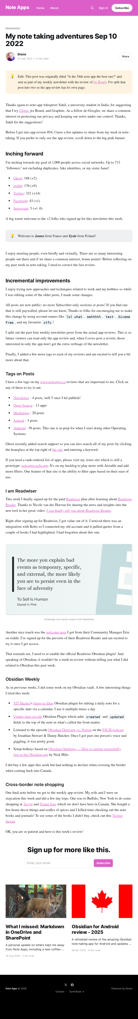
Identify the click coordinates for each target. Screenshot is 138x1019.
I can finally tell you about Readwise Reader (79, 510)
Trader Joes (48, 804)
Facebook (20, 200)
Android (19, 427)
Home (40, 8)
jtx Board (99, 82)
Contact (60, 991)
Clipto (23, 110)
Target (28, 804)
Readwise (73, 498)
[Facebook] (72, 984)
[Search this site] (92, 8)
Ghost (17, 178)
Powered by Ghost (121, 988)
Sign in (103, 8)
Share (125, 56)
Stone (21, 54)
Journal (18, 420)
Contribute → (76, 991)
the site (57, 449)
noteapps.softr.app (35, 465)
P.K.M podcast (113, 729)
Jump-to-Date (43, 703)
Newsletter (13, 28)
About (54, 8)
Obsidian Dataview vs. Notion (70, 729)
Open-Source (23, 405)
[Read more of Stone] (11, 56)
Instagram (20, 208)
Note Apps (17, 7)
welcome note (56, 632)
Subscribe (122, 8)
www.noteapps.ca (53, 381)
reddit (17, 185)
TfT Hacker (21, 703)
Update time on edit (27, 716)
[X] (65, 984)
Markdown (21, 412)
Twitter (18, 193)
